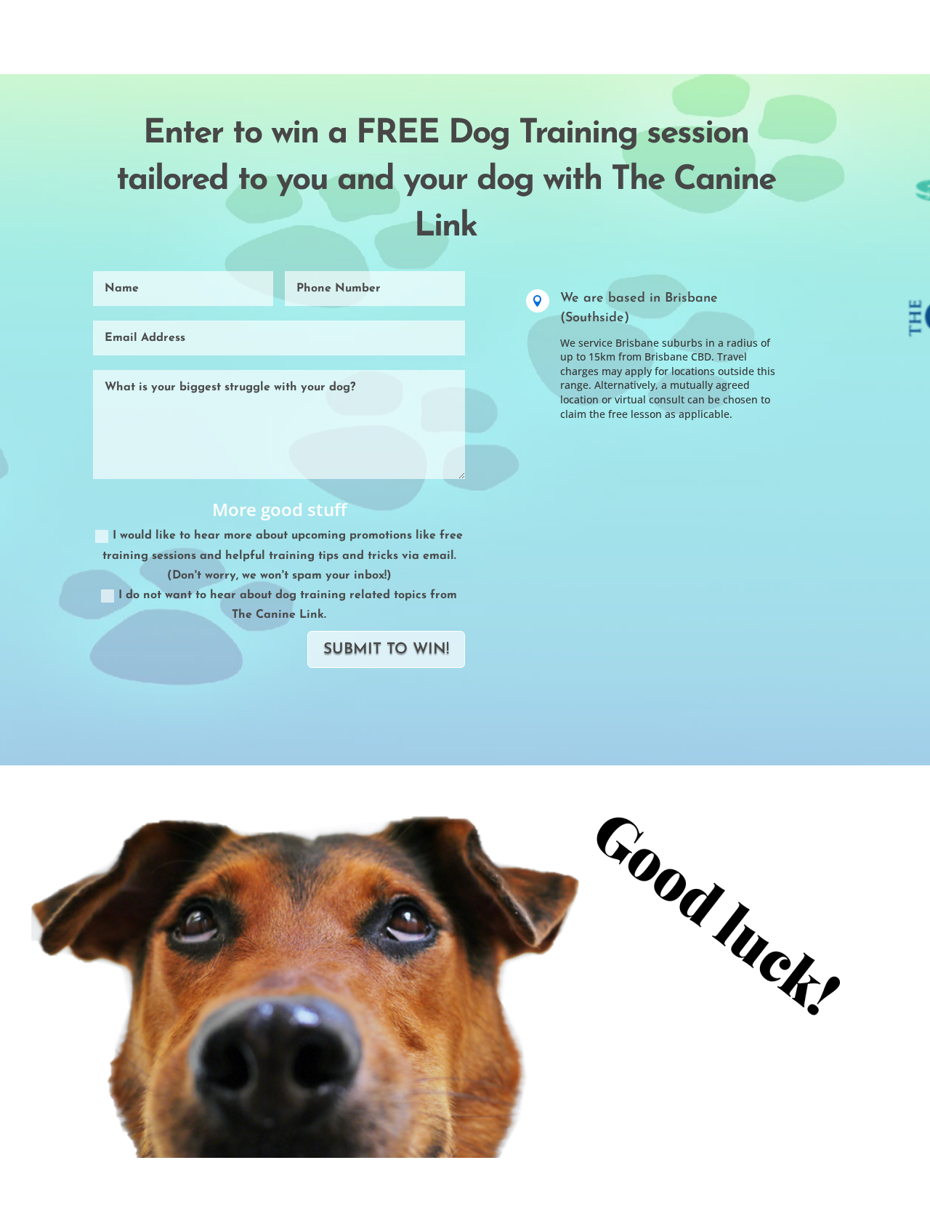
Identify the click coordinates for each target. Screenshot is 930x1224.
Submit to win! (386, 649)
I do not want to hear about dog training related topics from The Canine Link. (287, 605)
